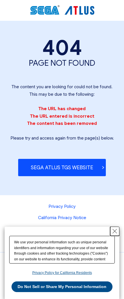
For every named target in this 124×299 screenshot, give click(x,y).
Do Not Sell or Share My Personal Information (62, 286)
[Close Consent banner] (114, 231)
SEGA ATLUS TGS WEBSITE (62, 167)
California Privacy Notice (62, 217)
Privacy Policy (62, 206)
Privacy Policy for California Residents (62, 273)
